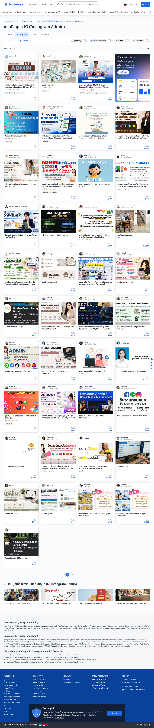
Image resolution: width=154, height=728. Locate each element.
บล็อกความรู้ (37, 691)
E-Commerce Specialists (15, 466)
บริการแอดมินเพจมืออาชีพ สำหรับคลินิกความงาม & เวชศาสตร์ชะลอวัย (93, 467)
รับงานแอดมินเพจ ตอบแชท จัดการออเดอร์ (131, 371)
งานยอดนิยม (7, 12)
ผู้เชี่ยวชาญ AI (20, 12)
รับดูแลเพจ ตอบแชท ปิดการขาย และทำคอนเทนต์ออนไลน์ (21, 236)
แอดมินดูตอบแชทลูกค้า (125, 282)
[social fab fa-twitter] (12, 725)
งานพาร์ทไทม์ (8, 714)
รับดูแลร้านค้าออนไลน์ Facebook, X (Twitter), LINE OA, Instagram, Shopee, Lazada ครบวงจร (58, 468)
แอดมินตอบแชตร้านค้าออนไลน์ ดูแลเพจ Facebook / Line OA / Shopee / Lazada (94, 328)
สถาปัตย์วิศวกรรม (138, 12)
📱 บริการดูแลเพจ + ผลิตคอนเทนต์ (55, 235)
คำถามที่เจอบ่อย (39, 694)
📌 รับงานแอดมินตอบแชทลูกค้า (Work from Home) (130, 328)
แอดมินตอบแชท (122, 466)
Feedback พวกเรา (99, 679)
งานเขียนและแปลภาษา (12, 703)
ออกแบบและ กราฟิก (53, 12)
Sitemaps (33, 725)
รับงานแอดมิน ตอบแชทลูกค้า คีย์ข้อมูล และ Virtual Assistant (58, 328)
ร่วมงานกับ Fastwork (99, 682)
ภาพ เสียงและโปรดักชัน (97, 12)
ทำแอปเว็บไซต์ (69, 12)
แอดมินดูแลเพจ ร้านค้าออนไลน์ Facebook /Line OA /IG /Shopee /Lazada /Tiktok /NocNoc (132, 186)
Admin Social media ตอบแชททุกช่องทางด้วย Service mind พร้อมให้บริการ (94, 236)
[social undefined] (23, 725)
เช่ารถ (6, 711)
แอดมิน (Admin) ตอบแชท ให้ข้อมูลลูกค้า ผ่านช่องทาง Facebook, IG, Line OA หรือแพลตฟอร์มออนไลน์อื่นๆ (20, 87)
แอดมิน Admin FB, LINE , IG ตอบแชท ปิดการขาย (94, 185)
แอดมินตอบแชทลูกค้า (50, 282)
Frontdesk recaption (124, 235)
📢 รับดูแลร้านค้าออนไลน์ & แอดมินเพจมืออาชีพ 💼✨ (20, 417)
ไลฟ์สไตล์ (81, 12)
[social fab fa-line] (5, 725)
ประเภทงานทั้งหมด (11, 21)
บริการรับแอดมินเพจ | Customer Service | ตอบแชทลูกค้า (21, 185)
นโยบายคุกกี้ (59, 718)
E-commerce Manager (14, 327)
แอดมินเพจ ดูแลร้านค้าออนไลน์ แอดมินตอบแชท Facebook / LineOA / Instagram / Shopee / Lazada (58, 186)
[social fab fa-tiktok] (21, 725)
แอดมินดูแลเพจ (47, 513)
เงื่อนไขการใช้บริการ (99, 685)
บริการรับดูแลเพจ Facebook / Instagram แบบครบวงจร (94, 514)
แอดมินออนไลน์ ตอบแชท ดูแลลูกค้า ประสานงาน (92, 372)
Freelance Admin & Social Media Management (92, 417)
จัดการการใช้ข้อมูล (39, 697)
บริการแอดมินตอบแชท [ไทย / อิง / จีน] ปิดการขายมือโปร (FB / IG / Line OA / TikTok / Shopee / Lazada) (58, 418)
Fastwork (66, 679)
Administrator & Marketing (16, 558)
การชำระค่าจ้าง (38, 685)
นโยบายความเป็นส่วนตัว (100, 688)
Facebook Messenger (132, 682)
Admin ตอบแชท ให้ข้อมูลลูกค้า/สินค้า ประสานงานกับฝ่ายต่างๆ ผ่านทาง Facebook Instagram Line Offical (93, 138)
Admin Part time (11, 513)
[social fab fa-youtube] (15, 725)
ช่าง (5, 705)
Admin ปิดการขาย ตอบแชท (15, 136)
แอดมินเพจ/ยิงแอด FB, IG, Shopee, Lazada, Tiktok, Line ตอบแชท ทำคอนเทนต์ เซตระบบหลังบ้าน (93, 87)
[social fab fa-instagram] (7, 725)
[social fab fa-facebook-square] (10, 725)
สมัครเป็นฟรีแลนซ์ (39, 679)
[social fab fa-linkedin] (18, 725)
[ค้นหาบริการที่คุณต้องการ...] (58, 4)
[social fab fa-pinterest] (26, 725)
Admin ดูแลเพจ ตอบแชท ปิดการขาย (18, 371)
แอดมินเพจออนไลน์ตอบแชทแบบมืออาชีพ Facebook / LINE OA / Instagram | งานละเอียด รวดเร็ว (20, 284)
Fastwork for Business (71, 682)
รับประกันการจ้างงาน (40, 688)
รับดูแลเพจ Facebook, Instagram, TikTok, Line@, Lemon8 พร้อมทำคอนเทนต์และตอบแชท (132, 138)
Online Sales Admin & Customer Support (55, 372)
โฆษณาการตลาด (36, 12)
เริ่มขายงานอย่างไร (39, 682)
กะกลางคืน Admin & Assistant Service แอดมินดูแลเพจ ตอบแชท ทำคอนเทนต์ (95, 283)
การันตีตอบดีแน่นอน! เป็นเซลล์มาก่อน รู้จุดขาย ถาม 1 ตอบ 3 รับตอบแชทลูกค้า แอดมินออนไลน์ (58, 138)
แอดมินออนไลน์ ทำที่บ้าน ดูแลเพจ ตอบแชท (54, 21)
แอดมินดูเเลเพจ (48, 85)
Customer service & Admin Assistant (131, 416)
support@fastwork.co (132, 680)
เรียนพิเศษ (7, 708)
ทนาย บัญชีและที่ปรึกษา (118, 12)
